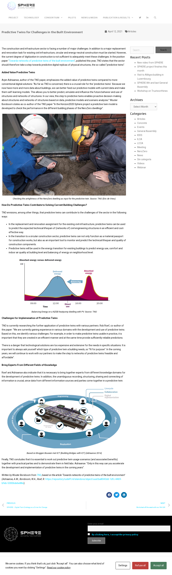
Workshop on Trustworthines (152, 91)
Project (13, 17)
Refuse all (140, 565)
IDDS (139, 135)
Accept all (158, 565)
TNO (39, 475)
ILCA (139, 139)
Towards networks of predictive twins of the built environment (42, 60)
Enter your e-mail (95, 523)
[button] (109, 495)
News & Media (89, 17)
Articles (132, 31)
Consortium (51, 17)
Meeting (141, 147)
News (140, 155)
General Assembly (147, 131)
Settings (122, 565)
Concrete (142, 123)
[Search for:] (142, 50)
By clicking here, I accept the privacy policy (115, 534)
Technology (31, 17)
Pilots (72, 17)
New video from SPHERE (150, 62)
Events (140, 127)
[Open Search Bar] (155, 18)
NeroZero (142, 151)
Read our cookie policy (59, 567)
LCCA (140, 143)
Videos (140, 163)
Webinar (141, 167)
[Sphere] (22, 6)
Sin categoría (144, 159)
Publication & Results (116, 17)
